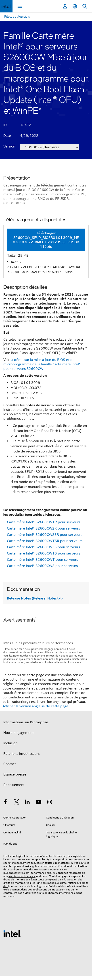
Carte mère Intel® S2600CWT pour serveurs (42, 559)
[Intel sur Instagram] (49, 803)
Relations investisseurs (21, 753)
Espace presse (14, 774)
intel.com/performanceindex (35, 872)
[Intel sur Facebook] (5, 803)
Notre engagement (18, 732)
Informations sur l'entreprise (25, 722)
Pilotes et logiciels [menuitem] (17, 16)
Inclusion (10, 743)
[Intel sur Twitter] (16, 803)
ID (5, 125)
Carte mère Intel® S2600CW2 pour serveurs (42, 566)
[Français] (74, 6)
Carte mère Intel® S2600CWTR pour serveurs (43, 522)
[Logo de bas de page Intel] (12, 933)
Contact (9, 764)
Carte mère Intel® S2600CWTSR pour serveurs (44, 541)
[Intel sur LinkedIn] (27, 803)
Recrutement (14, 785)
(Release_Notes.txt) (35, 598)
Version (9, 146)
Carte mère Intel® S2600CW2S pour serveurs (43, 547)
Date (7, 135)
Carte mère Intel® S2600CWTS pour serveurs (43, 553)
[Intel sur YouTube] (38, 803)
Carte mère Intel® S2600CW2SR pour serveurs (44, 534)
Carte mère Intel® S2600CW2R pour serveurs (43, 528)
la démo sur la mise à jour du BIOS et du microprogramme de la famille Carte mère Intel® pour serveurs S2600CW (41, 364)
